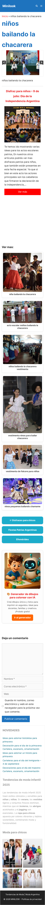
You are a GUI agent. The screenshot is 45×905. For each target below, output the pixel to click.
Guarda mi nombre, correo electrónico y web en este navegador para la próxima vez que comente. (22, 706)
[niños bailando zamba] (41, 64)
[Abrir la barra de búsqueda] (36, 6)
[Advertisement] (22, 222)
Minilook (9, 6)
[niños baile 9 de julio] (4, 64)
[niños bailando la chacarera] (22, 74)
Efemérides (22, 539)
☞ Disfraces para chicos (22, 520)
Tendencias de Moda (15, 894)
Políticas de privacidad (32, 899)
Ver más (22, 191)
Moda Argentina (33, 894)
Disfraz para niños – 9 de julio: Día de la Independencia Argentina (23, 96)
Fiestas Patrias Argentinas (22, 530)
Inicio (5, 16)
